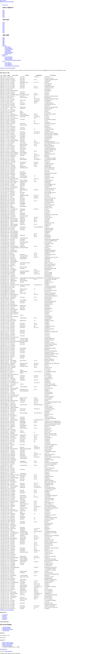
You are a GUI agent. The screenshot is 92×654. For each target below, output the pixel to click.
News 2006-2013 (8, 64)
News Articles (8, 62)
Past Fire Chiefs (8, 53)
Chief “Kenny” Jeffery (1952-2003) (12, 65)
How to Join (7, 46)
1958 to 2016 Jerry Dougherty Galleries (13, 60)
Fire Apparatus (8, 50)
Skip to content (3, 0)
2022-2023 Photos (8, 56)
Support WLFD (8, 51)
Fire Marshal (5, 54)
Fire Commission (8, 47)
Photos (4, 55)
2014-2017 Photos (8, 59)
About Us (4, 45)
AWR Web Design (8, 651)
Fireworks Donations (9, 52)
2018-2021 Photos (8, 58)
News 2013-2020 (8, 63)
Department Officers (9, 49)
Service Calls (5, 4)
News (4, 61)
